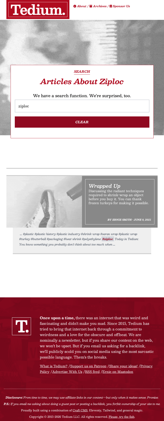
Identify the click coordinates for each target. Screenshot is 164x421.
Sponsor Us (121, 6)
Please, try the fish (121, 416)
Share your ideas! (123, 366)
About (81, 6)
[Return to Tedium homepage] (37, 9)
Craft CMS (80, 410)
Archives (99, 6)
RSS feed (92, 371)
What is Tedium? (53, 366)
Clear (82, 122)
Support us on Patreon (88, 366)
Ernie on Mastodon (117, 371)
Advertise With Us (67, 371)
